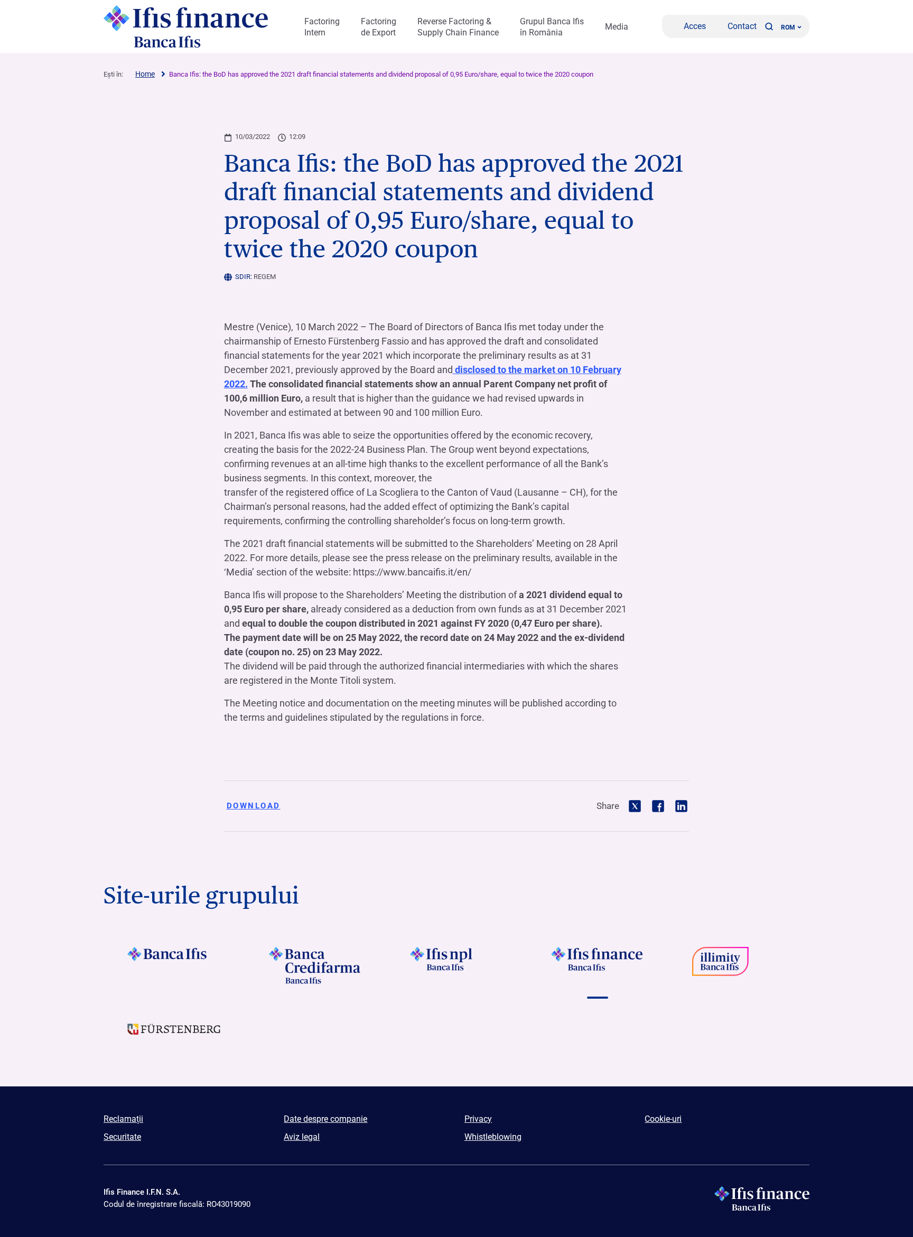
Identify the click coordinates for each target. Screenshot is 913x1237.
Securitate (122, 1137)
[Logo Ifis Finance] (187, 26)
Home (145, 74)
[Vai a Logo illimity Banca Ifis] (738, 965)
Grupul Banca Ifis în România (552, 27)
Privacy (478, 1119)
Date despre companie (325, 1119)
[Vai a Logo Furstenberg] (174, 1037)
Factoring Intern (322, 27)
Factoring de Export (378, 27)
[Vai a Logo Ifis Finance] (597, 965)
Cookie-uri (663, 1119)
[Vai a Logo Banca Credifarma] (315, 965)
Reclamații (123, 1119)
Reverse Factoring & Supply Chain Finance (458, 27)
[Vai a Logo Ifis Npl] (456, 965)
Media (616, 27)
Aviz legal (302, 1137)
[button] (769, 26)
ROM (788, 27)
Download (254, 806)
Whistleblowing (492, 1137)
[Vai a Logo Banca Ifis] (174, 965)
